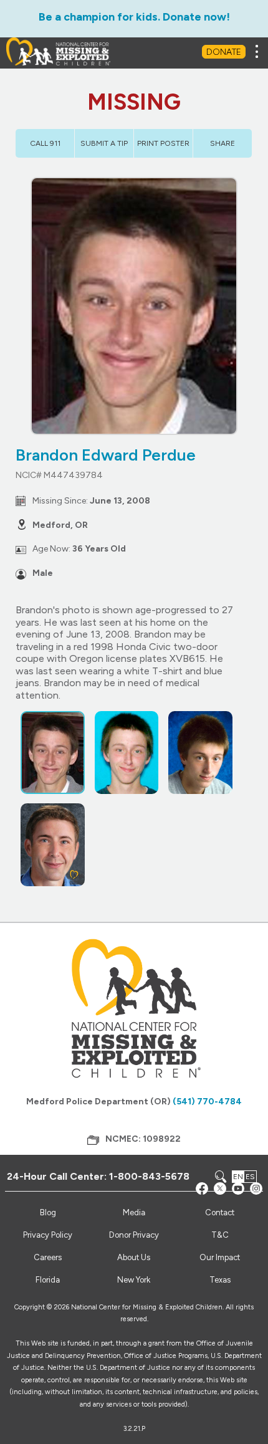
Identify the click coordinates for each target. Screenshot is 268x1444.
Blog (48, 1212)
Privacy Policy (47, 1235)
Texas (220, 1279)
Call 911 (45, 143)
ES (250, 1176)
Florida (48, 1279)
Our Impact (219, 1257)
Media (134, 1212)
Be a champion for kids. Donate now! (134, 17)
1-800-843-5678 (149, 1176)
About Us (133, 1257)
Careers (48, 1257)
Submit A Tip (104, 143)
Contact (219, 1212)
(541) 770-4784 (207, 1101)
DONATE (223, 52)
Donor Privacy (134, 1235)
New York (133, 1279)
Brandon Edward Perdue (106, 455)
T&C (220, 1235)
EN (238, 1176)
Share (222, 143)
